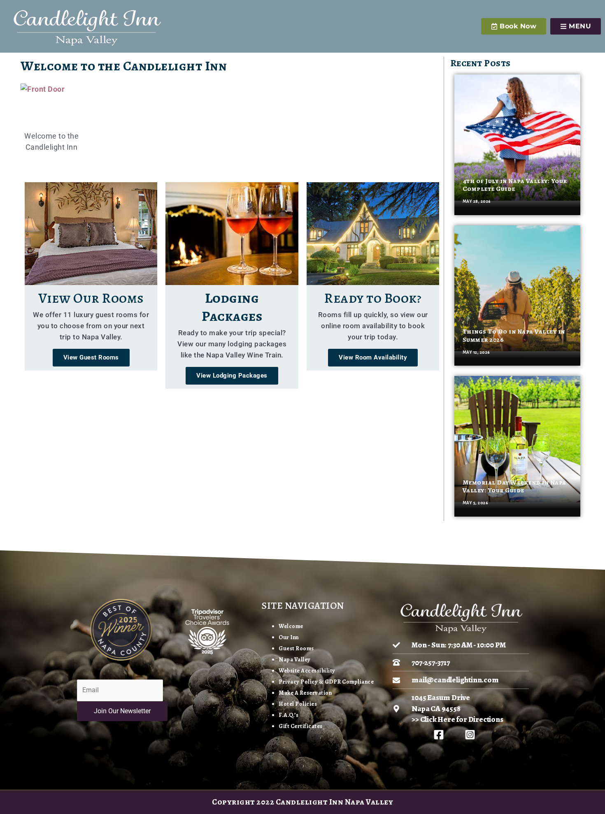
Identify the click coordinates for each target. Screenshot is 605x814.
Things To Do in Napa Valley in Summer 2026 (514, 335)
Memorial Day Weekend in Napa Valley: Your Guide (514, 486)
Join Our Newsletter (122, 711)
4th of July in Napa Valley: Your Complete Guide (515, 184)
